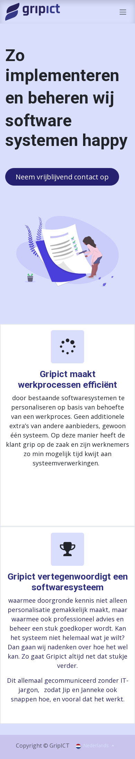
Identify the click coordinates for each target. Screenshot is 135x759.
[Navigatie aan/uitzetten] (123, 11)
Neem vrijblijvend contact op (62, 176)
